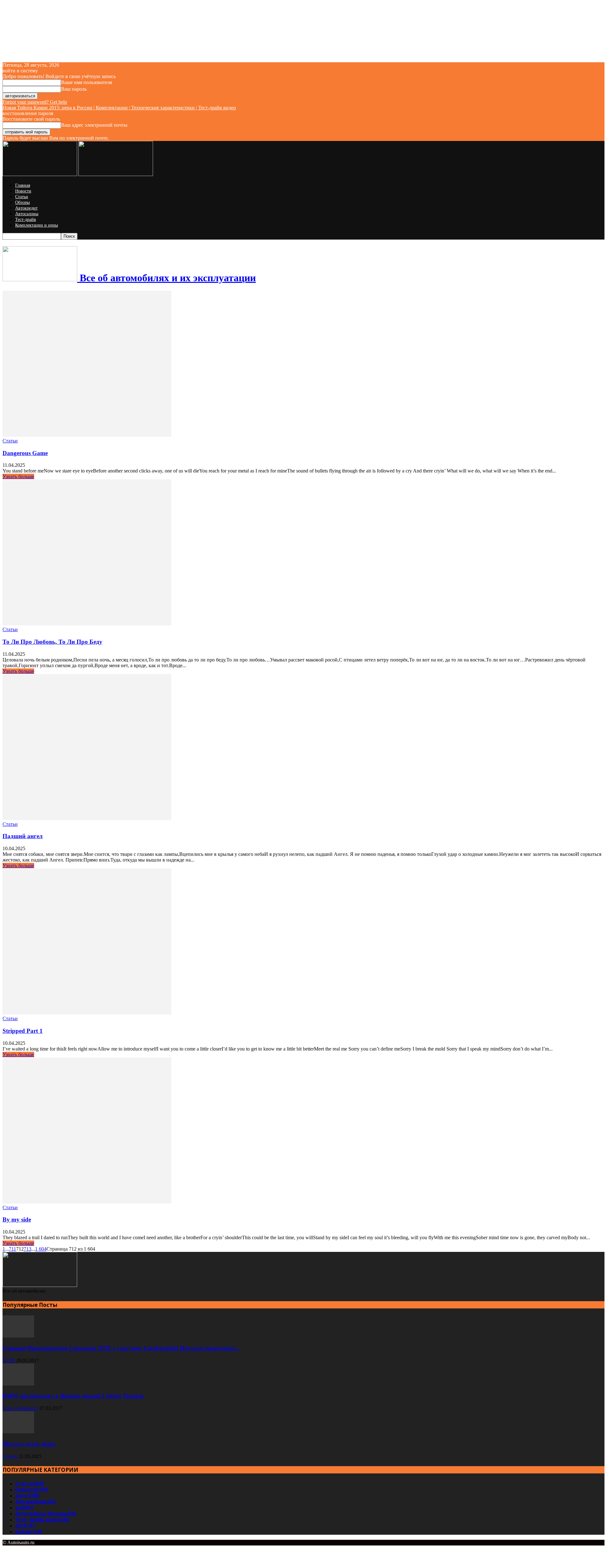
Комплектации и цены (36, 225)
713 (27, 1249)
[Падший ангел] (87, 818)
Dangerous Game (25, 453)
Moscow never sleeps (29, 1444)
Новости (23, 191)
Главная (22, 185)
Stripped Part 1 (23, 1030)
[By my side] (87, 1201)
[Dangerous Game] (87, 435)
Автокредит (26, 208)
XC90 (9, 1360)
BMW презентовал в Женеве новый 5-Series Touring (73, 1396)
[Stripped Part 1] (87, 1012)
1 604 (40, 1249)
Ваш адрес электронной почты (94, 125)
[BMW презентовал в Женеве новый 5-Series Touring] (18, 1383)
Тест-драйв (25, 219)
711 (12, 1249)
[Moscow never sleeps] (18, 1431)
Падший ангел (23, 836)
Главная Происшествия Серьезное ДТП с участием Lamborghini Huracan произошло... (121, 1348)
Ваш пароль (74, 89)
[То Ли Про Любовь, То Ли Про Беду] (87, 623)
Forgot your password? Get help (35, 102)
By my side (17, 1219)
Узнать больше (18, 476)
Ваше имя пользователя (86, 82)
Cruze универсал (20, 1408)
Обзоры (22, 202)
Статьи (21, 196)
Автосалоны (26, 213)
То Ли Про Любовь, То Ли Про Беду (52, 641)
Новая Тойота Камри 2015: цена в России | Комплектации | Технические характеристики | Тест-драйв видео (119, 107)
